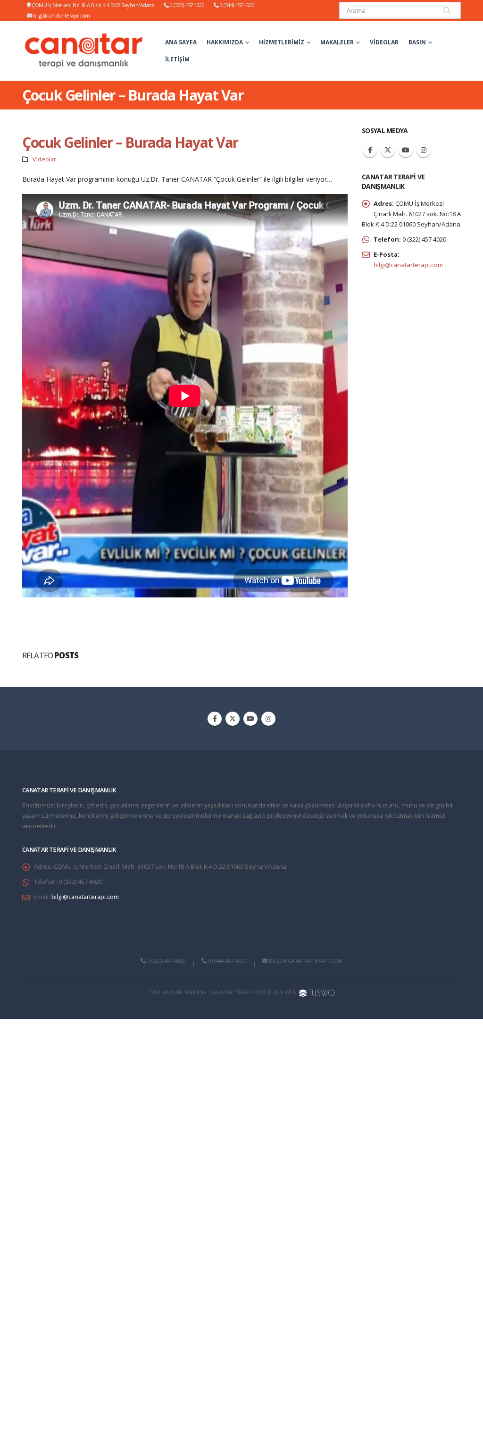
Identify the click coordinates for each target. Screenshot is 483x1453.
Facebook (370, 150)
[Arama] (447, 10)
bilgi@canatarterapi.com (61, 15)
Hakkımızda (225, 42)
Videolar (384, 42)
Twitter (388, 150)
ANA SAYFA (181, 42)
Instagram (423, 150)
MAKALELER (337, 42)
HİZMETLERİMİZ (281, 42)
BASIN (417, 42)
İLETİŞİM (177, 59)
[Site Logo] (84, 51)
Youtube (406, 150)
